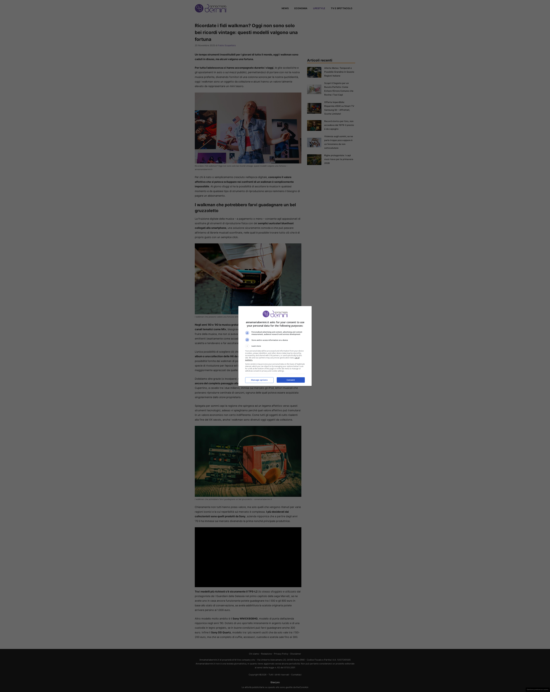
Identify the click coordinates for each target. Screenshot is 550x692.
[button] (275, 346)
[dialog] (275, 346)
